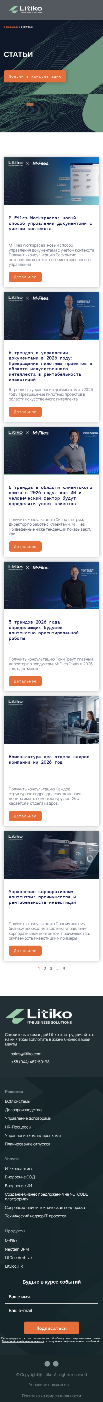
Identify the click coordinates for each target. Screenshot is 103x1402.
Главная (11, 27)
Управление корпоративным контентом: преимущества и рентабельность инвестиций (42, 897)
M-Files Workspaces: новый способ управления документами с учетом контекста (50, 223)
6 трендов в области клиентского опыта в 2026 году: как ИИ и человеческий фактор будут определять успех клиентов (50, 495)
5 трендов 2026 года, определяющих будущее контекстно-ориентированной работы (44, 630)
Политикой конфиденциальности (23, 1341)
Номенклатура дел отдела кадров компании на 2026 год (49, 759)
